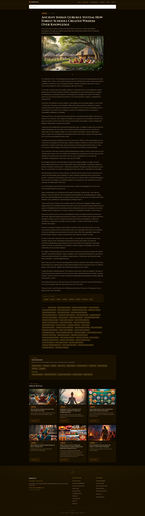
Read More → (35, 420)
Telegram (78, 299)
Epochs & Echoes (71, 365)
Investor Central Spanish (78, 483)
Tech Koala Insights (37, 374)
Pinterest (85, 299)
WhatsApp (71, 299)
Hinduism (85, 2)
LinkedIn (65, 299)
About (113, 2)
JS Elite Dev (92, 365)
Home (79, 2)
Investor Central (36, 365)
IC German (53, 365)
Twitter (52, 299)
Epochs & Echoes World (50, 374)
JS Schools (42, 368)
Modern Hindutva (88, 374)
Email (91, 299)
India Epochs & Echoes (101, 491)
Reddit (58, 299)
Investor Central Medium (64, 374)
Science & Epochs (77, 374)
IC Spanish (46, 365)
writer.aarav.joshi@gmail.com (36, 487)
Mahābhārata (94, 2)
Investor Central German (78, 486)
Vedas (108, 2)
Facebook (46, 299)
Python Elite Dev (102, 365)
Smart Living (61, 365)
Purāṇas (102, 2)
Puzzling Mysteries (82, 365)
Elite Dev (34, 368)
